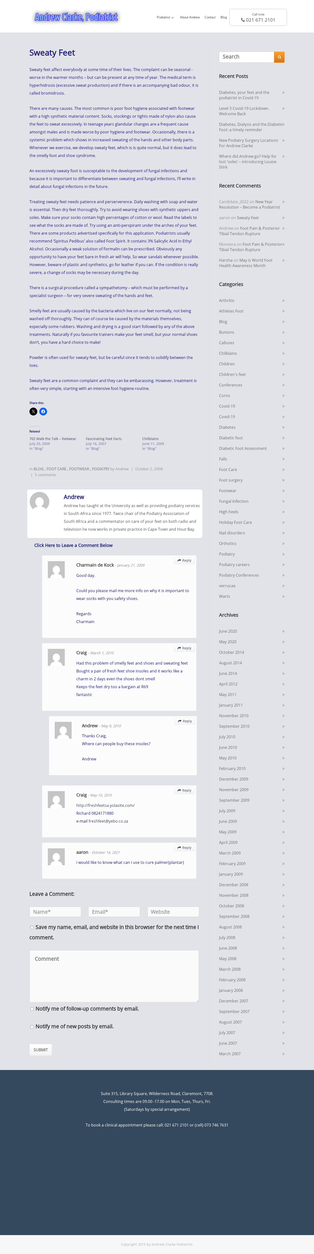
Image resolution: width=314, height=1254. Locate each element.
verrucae (227, 585)
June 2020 (228, 631)
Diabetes (227, 427)
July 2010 (227, 737)
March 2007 (230, 1053)
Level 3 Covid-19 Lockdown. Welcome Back (244, 111)
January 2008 (231, 990)
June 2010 (228, 747)
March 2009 (230, 853)
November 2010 (234, 715)
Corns (224, 395)
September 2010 (234, 726)
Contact (210, 17)
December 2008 (233, 884)
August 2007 (230, 1022)
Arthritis (226, 300)
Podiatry (101, 468)
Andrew (122, 468)
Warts (224, 596)
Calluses (226, 342)
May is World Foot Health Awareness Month (246, 262)
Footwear (79, 468)
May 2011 (227, 694)
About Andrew (190, 17)
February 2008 (232, 980)
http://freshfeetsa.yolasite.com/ (105, 805)
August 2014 (230, 663)
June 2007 (228, 1043)
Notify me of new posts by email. (75, 1026)
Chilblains (150, 438)
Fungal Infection (234, 501)
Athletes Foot (231, 311)
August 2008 (230, 927)
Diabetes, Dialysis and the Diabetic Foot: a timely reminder (251, 127)
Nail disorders (232, 533)
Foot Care (57, 468)
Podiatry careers (234, 564)
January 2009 (231, 874)
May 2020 (227, 641)
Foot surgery (231, 480)
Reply (184, 560)
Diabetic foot (231, 438)
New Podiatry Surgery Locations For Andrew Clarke (248, 143)
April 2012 (228, 684)
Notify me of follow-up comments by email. (87, 1008)
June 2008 (228, 948)
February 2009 (232, 863)
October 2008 (231, 906)
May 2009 (227, 832)
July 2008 (227, 937)
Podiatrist (163, 17)
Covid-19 (227, 406)
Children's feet (232, 374)
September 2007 (234, 1011)
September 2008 (234, 916)
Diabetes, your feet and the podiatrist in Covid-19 (244, 95)
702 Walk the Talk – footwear (52, 438)
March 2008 (230, 969)
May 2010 (227, 758)
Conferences (230, 385)
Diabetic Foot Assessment (243, 448)
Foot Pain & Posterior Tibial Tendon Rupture (249, 231)
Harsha (226, 260)
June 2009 (228, 821)
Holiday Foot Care (235, 522)
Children (227, 364)
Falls (223, 459)
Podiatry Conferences (239, 575)
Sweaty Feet (248, 217)
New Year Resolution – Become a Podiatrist (249, 204)
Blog (224, 17)
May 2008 (227, 958)
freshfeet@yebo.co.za (108, 821)
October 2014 (231, 652)
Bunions (226, 332)
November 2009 (234, 789)
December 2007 (233, 1001)
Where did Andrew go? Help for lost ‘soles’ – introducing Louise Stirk (248, 162)
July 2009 (227, 810)
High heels (228, 511)
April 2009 (228, 842)
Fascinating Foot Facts (104, 438)
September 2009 (234, 800)
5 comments (45, 474)
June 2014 (228, 673)
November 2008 (234, 895)
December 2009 (233, 779)
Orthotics (227, 543)
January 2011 (231, 705)
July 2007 (227, 1032)
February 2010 (232, 768)
